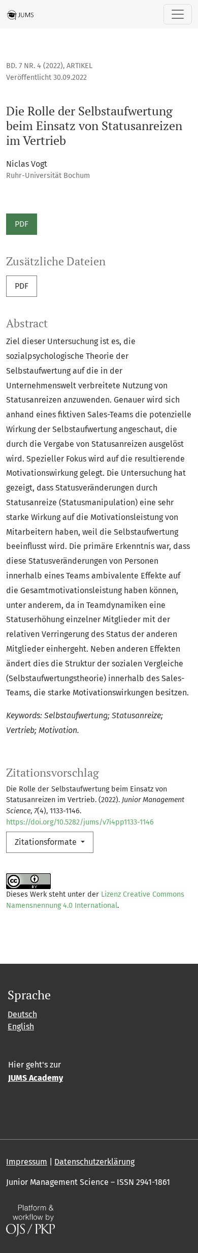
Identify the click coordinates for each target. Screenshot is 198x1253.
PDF (21, 224)
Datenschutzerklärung (94, 1162)
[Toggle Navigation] (177, 14)
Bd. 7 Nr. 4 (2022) (34, 66)
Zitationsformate (47, 842)
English (21, 1026)
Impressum (26, 1162)
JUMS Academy (35, 1078)
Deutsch (22, 1014)
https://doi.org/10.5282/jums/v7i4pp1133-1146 (80, 822)
